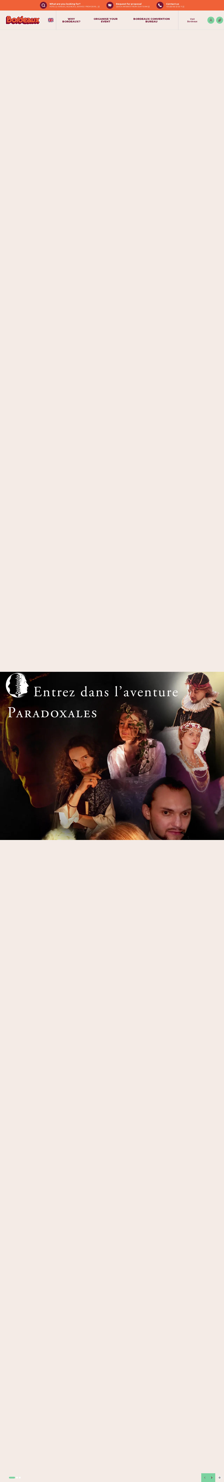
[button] (12, 1477)
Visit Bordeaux (192, 20)
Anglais (50, 20)
